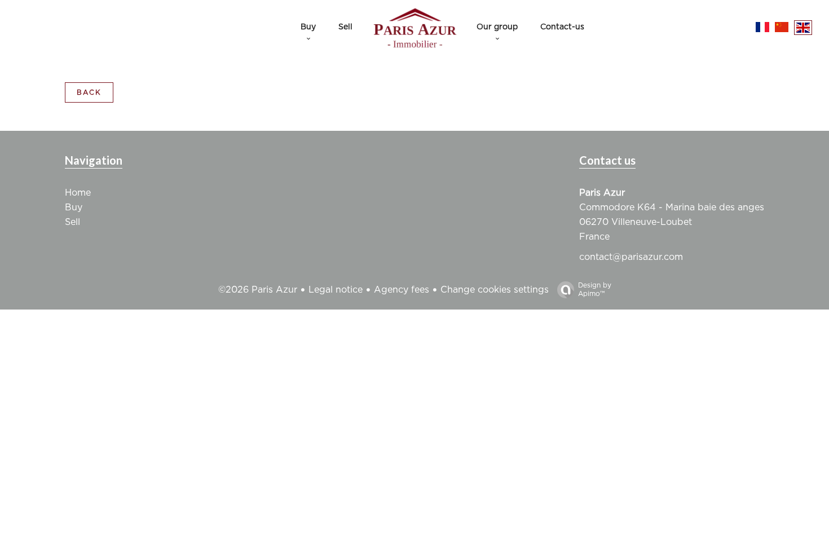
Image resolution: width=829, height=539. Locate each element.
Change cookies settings (494, 289)
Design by (594, 289)
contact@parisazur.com (631, 257)
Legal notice (335, 289)
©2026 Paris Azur (257, 289)
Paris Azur (602, 192)
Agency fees (401, 289)
